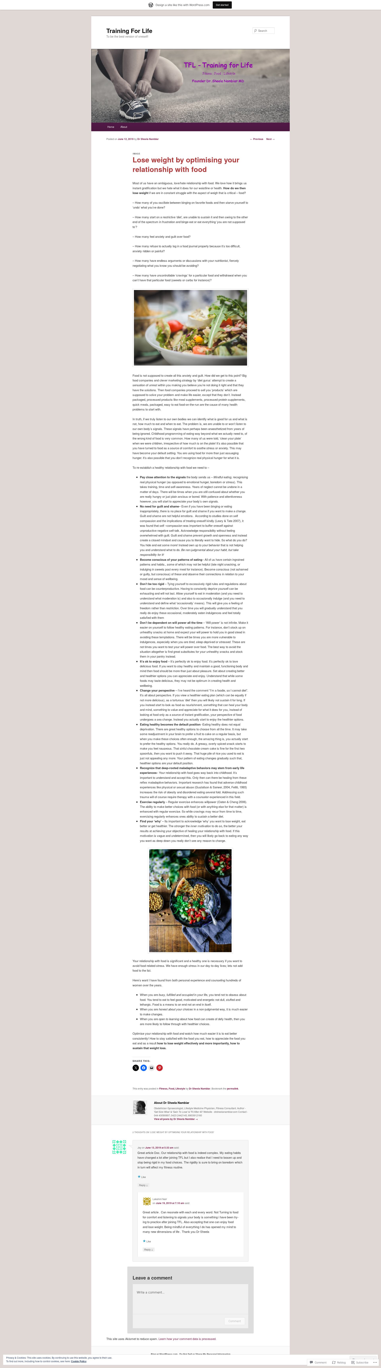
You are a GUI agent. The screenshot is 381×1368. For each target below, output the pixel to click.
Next (270, 139)
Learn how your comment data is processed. (187, 1339)
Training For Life (129, 30)
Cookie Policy (79, 1361)
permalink (232, 1088)
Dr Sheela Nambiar (148, 139)
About (123, 127)
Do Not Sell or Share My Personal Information (204, 1354)
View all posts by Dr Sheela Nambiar (176, 1119)
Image (136, 153)
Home (110, 127)
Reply (143, 1185)
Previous (256, 139)
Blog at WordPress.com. (164, 1354)
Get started (222, 4)
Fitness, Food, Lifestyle (172, 1088)
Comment (234, 1321)
